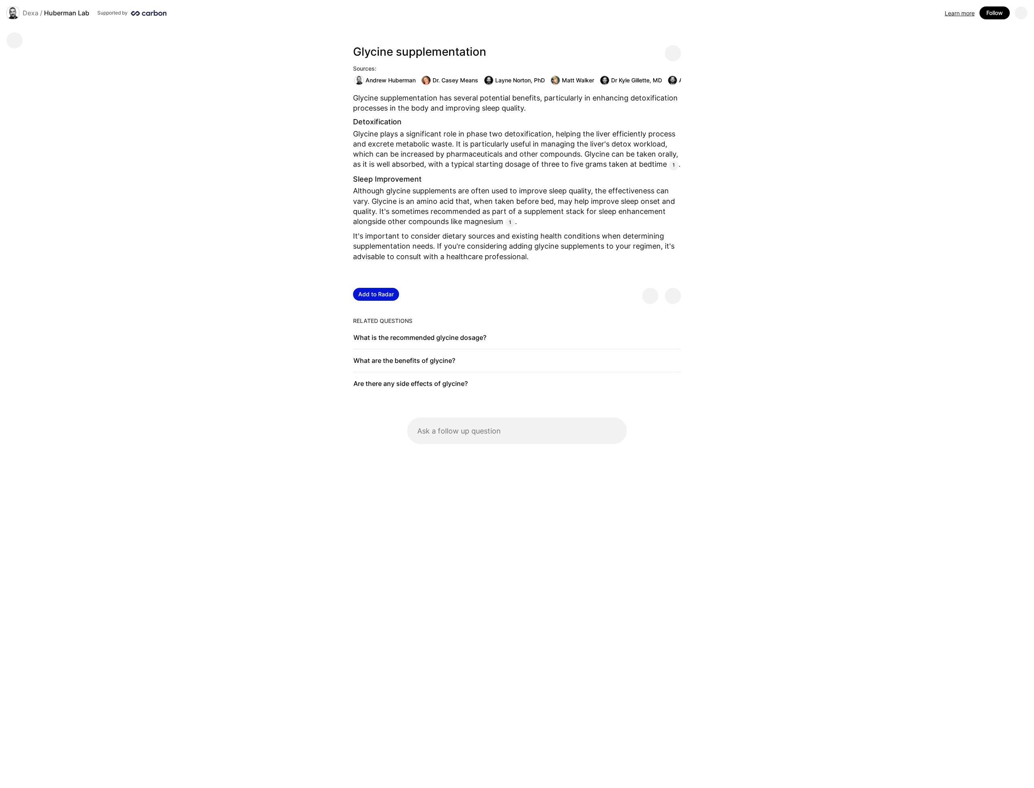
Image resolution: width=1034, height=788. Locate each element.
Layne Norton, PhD (520, 80)
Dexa (30, 13)
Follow (994, 12)
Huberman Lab (66, 13)
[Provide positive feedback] (650, 296)
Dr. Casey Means (455, 80)
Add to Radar (376, 294)
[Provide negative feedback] (673, 296)
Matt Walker (578, 80)
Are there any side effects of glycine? (410, 383)
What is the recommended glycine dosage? (419, 337)
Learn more (960, 13)
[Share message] (673, 53)
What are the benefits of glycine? (404, 360)
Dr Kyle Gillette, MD (636, 80)
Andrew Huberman (391, 80)
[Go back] (14, 40)
